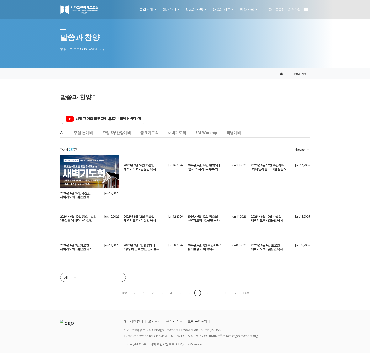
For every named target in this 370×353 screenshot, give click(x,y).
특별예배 (233, 132)
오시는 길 (154, 321)
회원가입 (294, 9)
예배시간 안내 (133, 321)
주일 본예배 (83, 132)
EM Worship (206, 132)
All (62, 132)
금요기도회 (149, 132)
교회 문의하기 (197, 321)
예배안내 (169, 9)
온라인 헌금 (174, 321)
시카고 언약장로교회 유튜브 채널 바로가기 (108, 118)
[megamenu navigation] (305, 9)
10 (225, 293)
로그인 (280, 9)
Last (246, 293)
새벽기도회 (177, 132)
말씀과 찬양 (194, 9)
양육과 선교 (221, 9)
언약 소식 (247, 9)
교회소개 (146, 9)
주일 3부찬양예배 (116, 132)
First (124, 293)
